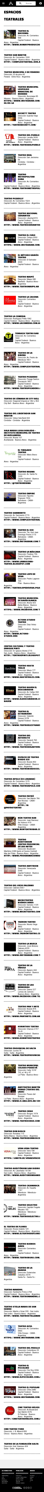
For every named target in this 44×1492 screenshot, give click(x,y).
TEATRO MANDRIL (13, 1289)
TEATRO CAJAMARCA (28, 1185)
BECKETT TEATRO (27, 113)
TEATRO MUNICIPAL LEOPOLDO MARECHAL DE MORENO (28, 90)
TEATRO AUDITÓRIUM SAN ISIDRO (22, 1168)
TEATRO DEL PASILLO (29, 1348)
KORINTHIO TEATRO (28, 1026)
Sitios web (18, 1481)
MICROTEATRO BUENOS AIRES (26, 901)
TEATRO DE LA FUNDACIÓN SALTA (21, 1444)
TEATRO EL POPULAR (28, 1387)
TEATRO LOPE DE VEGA (26, 575)
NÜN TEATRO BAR (27, 818)
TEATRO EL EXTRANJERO (25, 712)
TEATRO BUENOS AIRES (27, 1245)
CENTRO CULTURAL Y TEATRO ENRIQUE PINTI (19, 647)
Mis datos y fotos (19, 1480)
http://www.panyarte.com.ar (22, 1016)
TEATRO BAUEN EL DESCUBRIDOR (27, 688)
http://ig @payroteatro (16, 806)
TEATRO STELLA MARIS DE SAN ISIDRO (20, 1308)
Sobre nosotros (5, 1475)
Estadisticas (4, 1480)
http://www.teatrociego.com (22, 1121)
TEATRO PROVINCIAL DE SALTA (20, 1048)
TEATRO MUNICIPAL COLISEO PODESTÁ (28, 1066)
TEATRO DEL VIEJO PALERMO (19, 885)
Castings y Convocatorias (21, 1477)
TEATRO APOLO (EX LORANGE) (19, 779)
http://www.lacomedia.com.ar (22, 323)
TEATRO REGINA (26, 472)
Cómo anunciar (5, 1481)
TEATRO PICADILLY (13, 198)
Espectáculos (19, 1475)
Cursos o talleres (20, 1478)
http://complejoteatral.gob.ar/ (23, 62)
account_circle (40, 3)
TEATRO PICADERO (27, 377)
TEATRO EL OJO (26, 530)
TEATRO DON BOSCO (14, 1131)
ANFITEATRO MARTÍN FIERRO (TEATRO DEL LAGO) (29, 1089)
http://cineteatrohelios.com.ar (23, 1419)
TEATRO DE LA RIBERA (25, 354)
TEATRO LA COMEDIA (14, 316)
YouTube (31, 1480)
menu (3, 3)
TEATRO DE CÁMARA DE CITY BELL (21, 398)
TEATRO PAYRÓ (26, 796)
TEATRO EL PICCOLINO (23, 1366)
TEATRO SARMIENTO (15, 513)
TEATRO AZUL (25, 1326)
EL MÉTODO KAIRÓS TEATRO (28, 256)
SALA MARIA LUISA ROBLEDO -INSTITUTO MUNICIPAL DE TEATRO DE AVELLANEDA (22, 432)
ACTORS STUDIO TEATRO (26, 621)
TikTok (31, 1478)
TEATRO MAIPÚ (26, 277)
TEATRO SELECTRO (27, 1205)
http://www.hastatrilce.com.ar (23, 677)
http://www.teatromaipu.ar (21, 286)
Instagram (32, 1475)
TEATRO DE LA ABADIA (25, 1269)
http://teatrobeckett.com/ (20, 125)
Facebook (31, 1477)
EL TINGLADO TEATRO (24, 451)
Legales (3, 1478)
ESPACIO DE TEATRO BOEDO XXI (28, 758)
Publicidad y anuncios (20, 1483)
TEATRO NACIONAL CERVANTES (27, 214)
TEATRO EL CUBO (26, 235)
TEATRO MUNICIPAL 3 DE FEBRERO (22, 72)
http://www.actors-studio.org (16, 634)
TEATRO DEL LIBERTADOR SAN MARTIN (19, 414)
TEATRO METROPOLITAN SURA (26, 176)
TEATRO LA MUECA (27, 944)
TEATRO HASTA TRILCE (26, 667)
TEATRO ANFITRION (28, 866)
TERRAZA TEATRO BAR (27, 333)
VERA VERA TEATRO (28, 1148)
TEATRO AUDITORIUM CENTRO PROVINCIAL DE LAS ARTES (29, 843)
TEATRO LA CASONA (28, 297)
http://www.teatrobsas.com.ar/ (24, 1257)
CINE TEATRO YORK (14, 1429)
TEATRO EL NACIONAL (23, 32)
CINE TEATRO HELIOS (29, 1407)
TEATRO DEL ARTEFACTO (24, 736)
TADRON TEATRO (27, 922)
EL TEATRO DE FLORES (15, 1226)
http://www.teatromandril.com (23, 1296)
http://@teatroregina (17, 483)
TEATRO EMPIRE (26, 493)
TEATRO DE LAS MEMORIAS (26, 986)
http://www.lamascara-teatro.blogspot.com (19, 562)
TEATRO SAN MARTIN (15, 55)
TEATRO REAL (25, 155)
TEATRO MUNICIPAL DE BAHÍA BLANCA (28, 599)
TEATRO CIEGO (25, 1111)
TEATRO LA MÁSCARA (29, 552)
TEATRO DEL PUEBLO (28, 135)
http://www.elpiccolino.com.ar (23, 1377)
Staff (3, 1477)
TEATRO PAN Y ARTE (28, 1006)
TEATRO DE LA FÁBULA (25, 966)
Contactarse (4, 1483)
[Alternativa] (11, 3)
